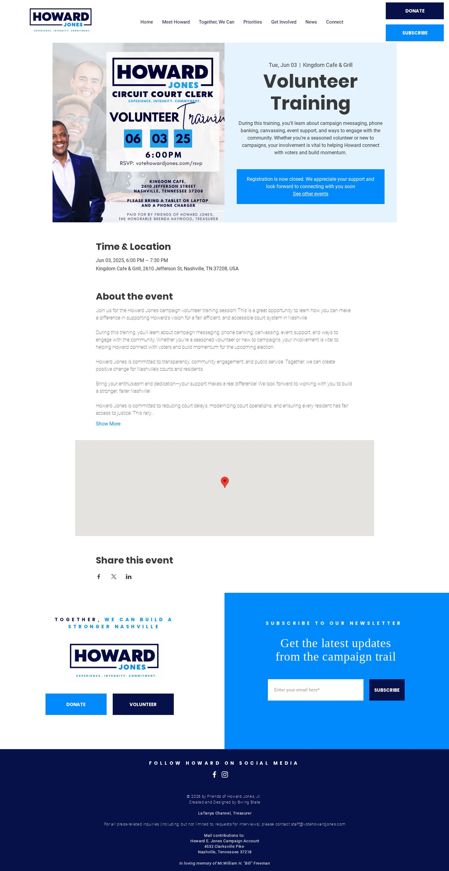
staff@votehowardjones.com (318, 824)
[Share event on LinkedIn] (129, 576)
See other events (310, 194)
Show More (108, 424)
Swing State (249, 802)
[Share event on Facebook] (99, 576)
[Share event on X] (114, 576)
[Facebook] (214, 774)
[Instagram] (225, 774)
